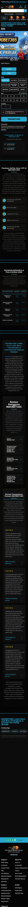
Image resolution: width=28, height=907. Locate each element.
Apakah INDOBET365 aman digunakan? (12, 469)
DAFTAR (9, 69)
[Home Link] (10, 6)
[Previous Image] (2, 47)
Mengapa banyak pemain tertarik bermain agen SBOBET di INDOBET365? (12, 449)
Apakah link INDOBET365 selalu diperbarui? (12, 459)
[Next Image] (25, 47)
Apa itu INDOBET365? (11, 439)
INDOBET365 (14, 119)
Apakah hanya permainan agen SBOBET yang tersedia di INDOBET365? (11, 479)
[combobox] (12, 10)
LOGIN (9, 73)
